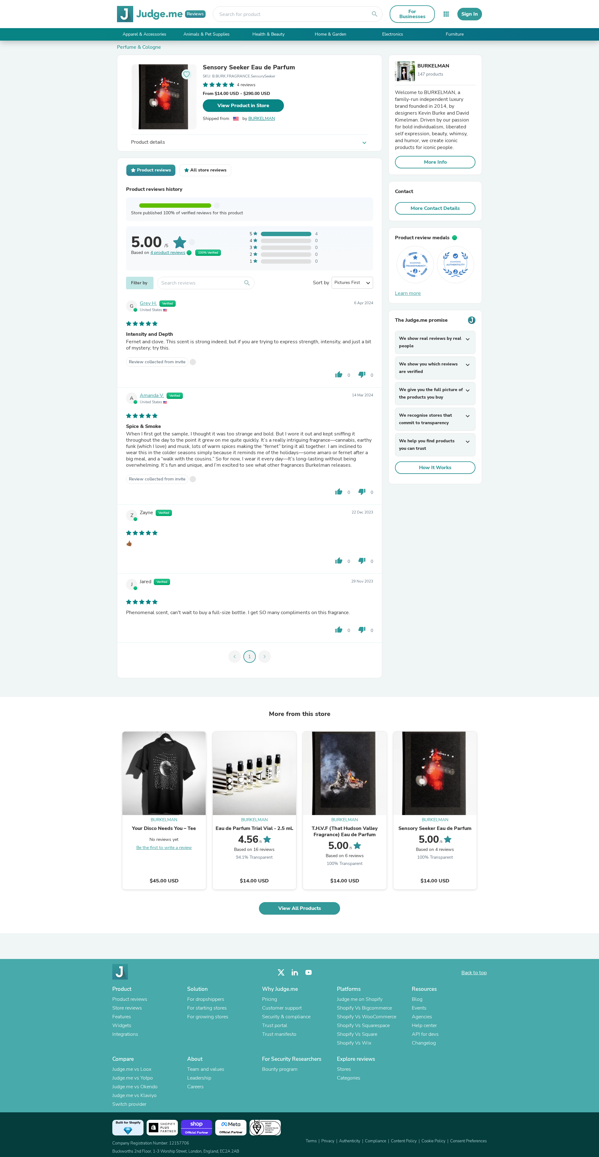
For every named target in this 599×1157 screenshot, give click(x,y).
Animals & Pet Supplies (206, 34)
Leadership (199, 1078)
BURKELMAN (261, 119)
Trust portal (274, 1025)
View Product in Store (243, 105)
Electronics (392, 34)
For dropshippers (205, 999)
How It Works (435, 467)
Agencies (422, 1017)
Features (121, 1017)
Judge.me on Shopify (359, 999)
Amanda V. (152, 395)
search (374, 14)
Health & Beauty (268, 34)
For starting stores (207, 1008)
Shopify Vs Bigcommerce (364, 1008)
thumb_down (362, 374)
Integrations (125, 1034)
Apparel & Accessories (144, 34)
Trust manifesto (279, 1034)
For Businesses (412, 14)
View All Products (299, 908)
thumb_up (339, 374)
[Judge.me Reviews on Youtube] (308, 972)
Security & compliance (286, 1017)
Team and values (205, 1069)
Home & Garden (330, 34)
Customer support (282, 1008)
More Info (435, 162)
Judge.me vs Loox (131, 1069)
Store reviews (127, 1008)
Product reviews (129, 999)
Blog (417, 999)
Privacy (327, 1141)
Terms (311, 1141)
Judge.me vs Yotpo (132, 1078)
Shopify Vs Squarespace (363, 1025)
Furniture (455, 34)
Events (419, 1008)
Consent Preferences (468, 1141)
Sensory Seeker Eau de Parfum (249, 67)
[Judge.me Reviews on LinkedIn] (295, 972)
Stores (344, 1069)
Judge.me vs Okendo (135, 1087)
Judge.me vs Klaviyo (134, 1095)
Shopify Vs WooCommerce (366, 1017)
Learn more (408, 293)
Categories (348, 1078)
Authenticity (349, 1141)
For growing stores (207, 1017)
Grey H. (148, 303)
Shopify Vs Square (357, 1034)
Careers (195, 1087)
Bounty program (280, 1069)
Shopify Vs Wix (354, 1043)
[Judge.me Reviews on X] (281, 972)
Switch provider (129, 1104)
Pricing (269, 999)
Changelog (424, 1043)
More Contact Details (435, 208)
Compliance (375, 1141)
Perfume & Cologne (139, 47)
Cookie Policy (433, 1141)
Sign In (469, 14)
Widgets (121, 1025)
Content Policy (404, 1141)
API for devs (425, 1034)
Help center (424, 1025)
